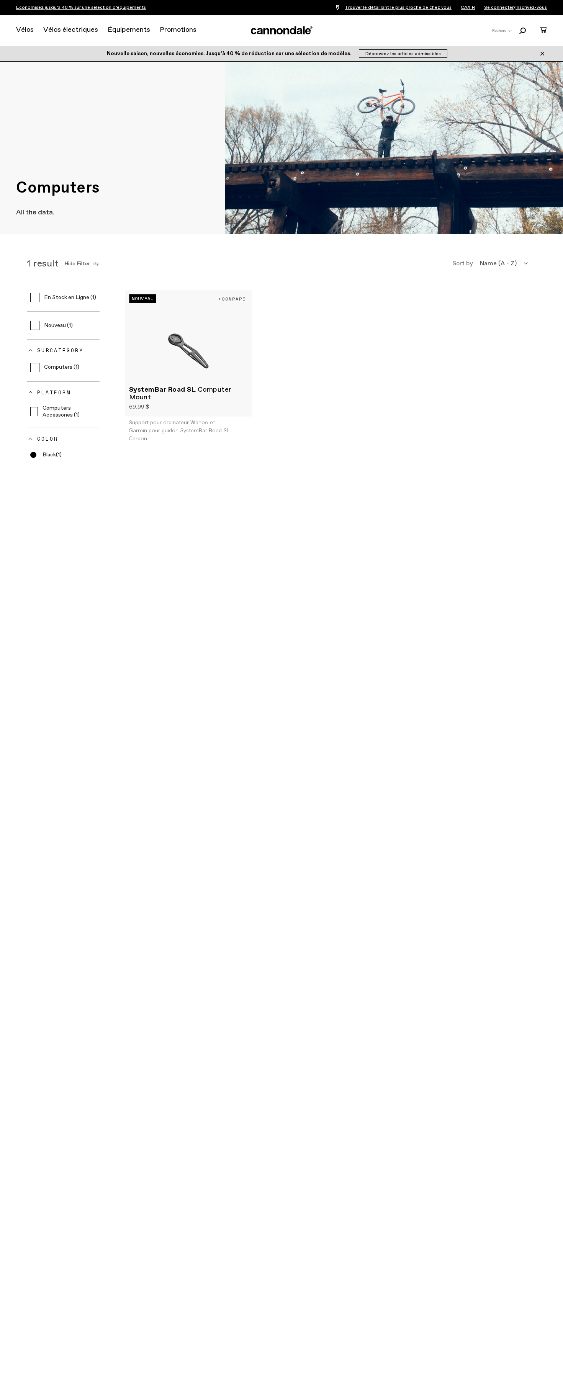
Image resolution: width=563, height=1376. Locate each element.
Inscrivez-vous (531, 8)
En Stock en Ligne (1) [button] (70, 297)
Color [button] (47, 439)
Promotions (178, 29)
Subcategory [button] (60, 350)
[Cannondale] (281, 30)
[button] (46, 455)
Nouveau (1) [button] (58, 325)
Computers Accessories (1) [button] (61, 411)
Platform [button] (54, 392)
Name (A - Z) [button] (498, 264)
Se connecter (499, 8)
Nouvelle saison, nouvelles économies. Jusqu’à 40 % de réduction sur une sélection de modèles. (230, 53)
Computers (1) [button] (61, 367)
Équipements (129, 29)
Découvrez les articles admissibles (403, 54)
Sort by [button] (462, 264)
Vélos (25, 29)
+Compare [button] (232, 299)
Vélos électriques (70, 29)
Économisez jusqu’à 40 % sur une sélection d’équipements (81, 8)
